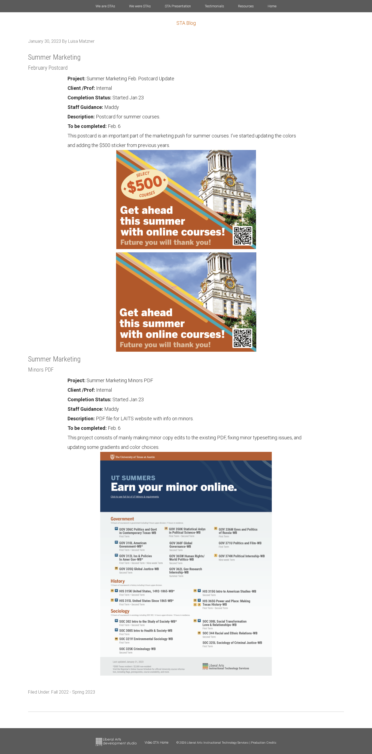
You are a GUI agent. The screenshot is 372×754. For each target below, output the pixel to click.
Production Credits (263, 742)
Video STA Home (156, 742)
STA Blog (186, 23)
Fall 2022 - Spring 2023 (73, 692)
